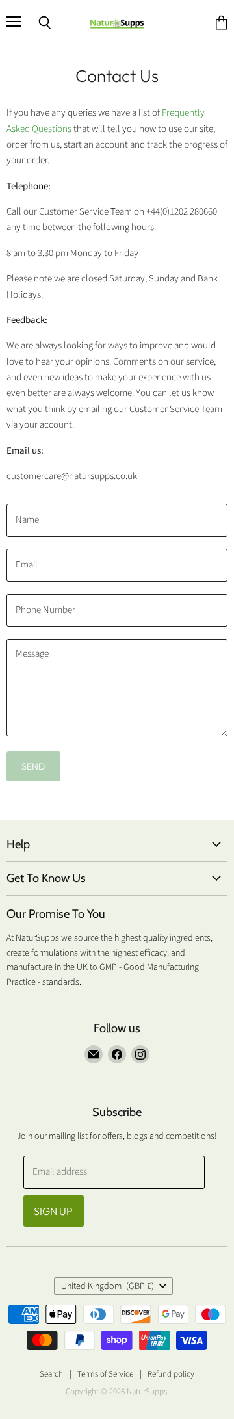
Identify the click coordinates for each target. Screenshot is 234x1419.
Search (51, 1374)
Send (33, 766)
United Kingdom (107, 1286)
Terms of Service (105, 1374)
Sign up (53, 1210)
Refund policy (171, 1374)
